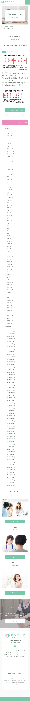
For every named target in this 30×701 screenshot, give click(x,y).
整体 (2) (9, 238)
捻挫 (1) (9, 233)
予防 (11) (9, 171)
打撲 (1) (9, 228)
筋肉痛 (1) (9, 264)
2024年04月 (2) (11, 395)
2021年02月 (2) (11, 485)
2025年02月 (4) (11, 369)
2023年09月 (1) (11, 410)
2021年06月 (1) (11, 480)
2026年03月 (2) (11, 336)
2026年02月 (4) (11, 338)
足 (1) (8, 295)
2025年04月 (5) (11, 364)
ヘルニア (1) (10, 169)
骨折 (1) (9, 318)
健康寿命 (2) (10, 182)
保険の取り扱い (15, 521)
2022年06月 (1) (11, 449)
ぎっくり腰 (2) (10, 151)
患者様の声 (15, 592)
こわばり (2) (10, 156)
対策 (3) (9, 223)
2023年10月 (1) (11, 408)
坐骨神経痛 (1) (10, 197)
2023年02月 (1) (11, 428)
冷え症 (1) (9, 189)
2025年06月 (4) (11, 359)
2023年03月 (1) (11, 426)
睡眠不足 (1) (10, 259)
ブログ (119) (10, 135)
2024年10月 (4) (11, 379)
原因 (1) (9, 192)
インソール (7, 682)
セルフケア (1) (10, 164)
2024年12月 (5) (11, 374)
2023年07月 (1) (11, 415)
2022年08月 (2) (11, 444)
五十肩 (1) (9, 174)
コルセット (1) (10, 153)
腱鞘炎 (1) (9, 287)
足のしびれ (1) (10, 297)
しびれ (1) (9, 159)
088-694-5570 (15, 641)
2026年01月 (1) (11, 341)
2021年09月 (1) (11, 472)
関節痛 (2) (9, 310)
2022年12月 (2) (11, 433)
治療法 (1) (9, 243)
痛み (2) (9, 254)
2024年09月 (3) (11, 382)
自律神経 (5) (10, 292)
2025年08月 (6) (11, 354)
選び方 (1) (9, 305)
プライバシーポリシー (20, 684)
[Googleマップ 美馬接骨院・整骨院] (15, 666)
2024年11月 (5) (11, 377)
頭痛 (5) (9, 313)
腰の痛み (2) (10, 282)
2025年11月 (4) (11, 346)
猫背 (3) (9, 246)
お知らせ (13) (10, 133)
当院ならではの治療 (22, 680)
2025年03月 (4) (11, 367)
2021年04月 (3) (11, 482)
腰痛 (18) (9, 284)
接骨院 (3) (9, 236)
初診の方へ (15, 557)
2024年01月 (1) (11, 400)
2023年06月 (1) (11, 418)
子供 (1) (9, 210)
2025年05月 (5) (11, 361)
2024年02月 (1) (11, 397)
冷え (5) (9, 187)
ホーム (7, 678)
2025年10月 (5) (11, 349)
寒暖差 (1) (9, 215)
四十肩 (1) (9, 194)
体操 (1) (9, 176)
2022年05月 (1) (11, 451)
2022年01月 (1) (11, 462)
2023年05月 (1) (11, 421)
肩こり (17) (10, 269)
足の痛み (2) (10, 300)
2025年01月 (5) (11, 372)
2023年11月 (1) (11, 405)
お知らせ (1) (10, 148)
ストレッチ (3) (10, 161)
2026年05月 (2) (11, 331)
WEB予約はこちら (15, 122)
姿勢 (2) (9, 207)
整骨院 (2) (9, 241)
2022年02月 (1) (11, 459)
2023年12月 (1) (11, 403)
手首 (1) (9, 225)
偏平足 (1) (9, 179)
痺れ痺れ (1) (10, 256)
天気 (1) (9, 202)
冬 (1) (8, 184)
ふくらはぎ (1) (10, 166)
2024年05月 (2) (11, 392)
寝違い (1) (9, 218)
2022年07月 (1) (11, 446)
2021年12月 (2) (11, 464)
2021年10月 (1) (11, 469)
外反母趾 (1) (10, 200)
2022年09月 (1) (11, 441)
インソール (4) (10, 146)
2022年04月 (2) (11, 454)
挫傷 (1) (9, 230)
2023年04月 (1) (11, 423)
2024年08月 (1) (11, 385)
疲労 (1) (9, 251)
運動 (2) (9, 302)
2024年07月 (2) (11, 387)
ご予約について (15, 621)
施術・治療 (13, 680)
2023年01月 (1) (11, 431)
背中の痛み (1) (10, 271)
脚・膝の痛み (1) (11, 277)
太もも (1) (9, 205)
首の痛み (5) (10, 315)
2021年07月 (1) (11, 477)
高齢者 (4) (9, 323)
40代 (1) (9, 143)
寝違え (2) (9, 220)
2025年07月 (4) (11, 356)
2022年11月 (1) (11, 436)
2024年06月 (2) (11, 390)
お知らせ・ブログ (9, 684)
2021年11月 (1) (11, 467)
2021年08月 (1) (11, 474)
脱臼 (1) (9, 279)
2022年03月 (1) (11, 456)
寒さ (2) (9, 212)
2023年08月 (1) (11, 413)
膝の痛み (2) (10, 289)
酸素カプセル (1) (11, 307)
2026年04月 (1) (11, 333)
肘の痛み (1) (10, 266)
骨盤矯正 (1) (10, 320)
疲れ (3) (9, 248)
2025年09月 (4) (11, 351)
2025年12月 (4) (11, 344)
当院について (13, 678)
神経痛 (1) (9, 261)
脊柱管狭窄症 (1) (11, 274)
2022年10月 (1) (11, 438)
